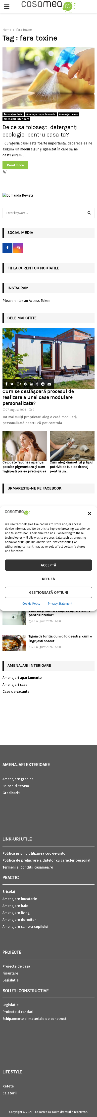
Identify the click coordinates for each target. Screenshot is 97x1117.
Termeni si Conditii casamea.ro (27, 867)
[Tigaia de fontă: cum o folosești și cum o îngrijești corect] (14, 643)
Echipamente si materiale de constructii (35, 1019)
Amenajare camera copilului (25, 927)
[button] (89, 513)
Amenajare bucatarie (19, 899)
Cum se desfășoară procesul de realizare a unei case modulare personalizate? (38, 397)
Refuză (48, 579)
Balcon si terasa (15, 786)
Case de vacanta (15, 692)
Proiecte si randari (17, 1012)
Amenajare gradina (18, 779)
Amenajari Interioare (16, 119)
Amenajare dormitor (19, 920)
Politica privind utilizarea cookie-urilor (34, 853)
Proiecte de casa (16, 966)
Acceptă (48, 565)
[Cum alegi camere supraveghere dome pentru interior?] (14, 617)
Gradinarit (11, 793)
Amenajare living (16, 913)
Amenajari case (68, 114)
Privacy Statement (60, 603)
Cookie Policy (31, 603)
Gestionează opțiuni (48, 592)
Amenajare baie (13, 114)
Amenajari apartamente (40, 114)
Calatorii (9, 1093)
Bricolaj (8, 892)
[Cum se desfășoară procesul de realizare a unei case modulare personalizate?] (48, 358)
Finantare (10, 973)
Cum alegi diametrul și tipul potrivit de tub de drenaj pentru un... (71, 466)
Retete (8, 1086)
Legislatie (10, 980)
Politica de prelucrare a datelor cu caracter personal (46, 860)
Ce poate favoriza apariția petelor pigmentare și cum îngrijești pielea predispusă (24, 466)
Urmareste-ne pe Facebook (34, 488)
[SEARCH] (89, 213)
